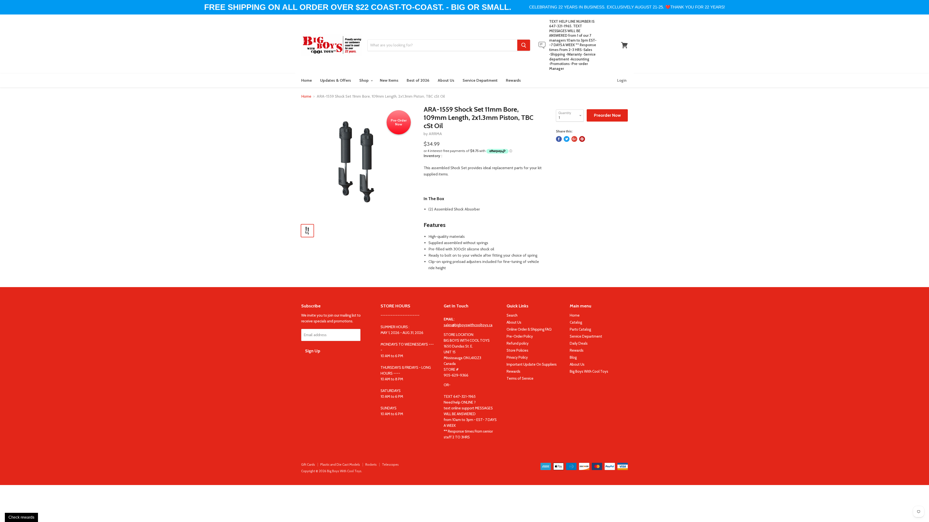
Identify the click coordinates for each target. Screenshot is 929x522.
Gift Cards (308, 464)
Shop (364, 80)
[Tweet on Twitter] (566, 139)
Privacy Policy (517, 357)
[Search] (523, 45)
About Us (446, 80)
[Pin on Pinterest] (582, 139)
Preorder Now (607, 115)
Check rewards (21, 517)
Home (306, 80)
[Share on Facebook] (559, 139)
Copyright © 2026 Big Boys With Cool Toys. (331, 471)
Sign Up (312, 351)
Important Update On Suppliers (532, 364)
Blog (573, 357)
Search (512, 315)
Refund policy (518, 343)
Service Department (480, 80)
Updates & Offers (335, 80)
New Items (389, 80)
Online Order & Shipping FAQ (529, 329)
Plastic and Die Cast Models (340, 464)
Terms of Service (520, 378)
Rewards (513, 80)
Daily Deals (579, 343)
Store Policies (517, 350)
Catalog (576, 322)
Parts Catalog (580, 329)
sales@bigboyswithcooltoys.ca (468, 325)
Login (622, 80)
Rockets (371, 464)
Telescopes (390, 464)
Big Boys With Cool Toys (589, 371)
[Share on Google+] (574, 139)
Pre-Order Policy (520, 336)
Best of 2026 (418, 80)
